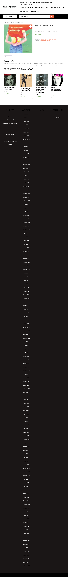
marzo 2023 (26, 211)
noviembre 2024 (26, 164)
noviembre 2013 (26, 471)
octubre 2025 (26, 143)
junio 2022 (26, 237)
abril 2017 (26, 399)
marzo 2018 (26, 378)
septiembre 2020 (26, 305)
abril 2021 (26, 284)
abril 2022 (26, 244)
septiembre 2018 (26, 370)
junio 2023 (26, 204)
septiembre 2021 (26, 269)
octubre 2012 (26, 508)
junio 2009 (26, 529)
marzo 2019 (26, 352)
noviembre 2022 (26, 222)
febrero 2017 (26, 406)
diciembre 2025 (26, 139)
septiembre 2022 (26, 229)
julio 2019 (26, 341)
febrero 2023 (26, 215)
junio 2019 (26, 345)
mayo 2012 (26, 515)
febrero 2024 (26, 186)
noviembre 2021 (26, 262)
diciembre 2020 (26, 294)
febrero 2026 (26, 132)
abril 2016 (26, 428)
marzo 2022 (26, 247)
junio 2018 (26, 374)
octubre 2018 (26, 367)
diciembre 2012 (26, 500)
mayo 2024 (26, 179)
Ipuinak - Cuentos (44, 39)
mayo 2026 (26, 121)
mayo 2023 (26, 208)
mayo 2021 (26, 280)
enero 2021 (26, 291)
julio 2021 (26, 273)
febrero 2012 (26, 522)
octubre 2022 (26, 226)
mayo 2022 (26, 240)
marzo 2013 (26, 490)
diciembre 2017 (26, 385)
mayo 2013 (26, 482)
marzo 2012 (26, 518)
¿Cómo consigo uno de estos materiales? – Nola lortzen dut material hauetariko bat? (42, 8)
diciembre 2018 (26, 363)
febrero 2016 (26, 432)
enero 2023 (26, 218)
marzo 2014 (26, 461)
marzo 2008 (26, 551)
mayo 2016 (26, 425)
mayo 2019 (26, 349)
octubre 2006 (26, 562)
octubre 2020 (26, 302)
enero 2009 (26, 537)
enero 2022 (26, 255)
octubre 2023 (26, 197)
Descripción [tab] (8, 56)
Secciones (9, 16)
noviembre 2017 (26, 388)
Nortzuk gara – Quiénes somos (29, 11)
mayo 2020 (26, 312)
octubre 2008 (26, 544)
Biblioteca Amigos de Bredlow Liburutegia (39, 2)
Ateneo (22, 2)
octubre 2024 (26, 168)
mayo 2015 (26, 443)
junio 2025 (26, 150)
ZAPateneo (10, 127)
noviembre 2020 (26, 298)
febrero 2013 (26, 493)
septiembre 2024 (26, 171)
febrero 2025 (26, 157)
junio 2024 (26, 175)
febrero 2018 (26, 381)
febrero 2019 (26, 356)
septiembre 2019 (26, 338)
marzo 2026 (26, 128)
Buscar (52, 16)
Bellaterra (42, 40)
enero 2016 (26, 435)
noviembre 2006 (26, 558)
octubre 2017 (26, 392)
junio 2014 (26, 453)
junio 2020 (26, 309)
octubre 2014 (26, 450)
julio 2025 (26, 146)
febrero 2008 (26, 555)
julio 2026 (26, 114)
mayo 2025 (26, 153)
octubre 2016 (26, 410)
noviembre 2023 (26, 193)
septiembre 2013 (26, 475)
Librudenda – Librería (26, 4)
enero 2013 (26, 497)
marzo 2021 (26, 287)
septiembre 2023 (26, 200)
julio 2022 (26, 233)
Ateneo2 (58, 117)
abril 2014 (26, 457)
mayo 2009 (26, 533)
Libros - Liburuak (10, 22)
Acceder (42, 114)
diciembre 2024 (26, 161)
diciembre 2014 (26, 446)
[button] (30, 26)
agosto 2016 (26, 414)
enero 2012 (26, 526)
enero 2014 (26, 464)
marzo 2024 (26, 182)
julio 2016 (26, 417)
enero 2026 (26, 135)
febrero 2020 (26, 320)
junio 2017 (26, 396)
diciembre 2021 (26, 258)
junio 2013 (26, 479)
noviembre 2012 (26, 504)
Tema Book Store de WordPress (25, 575)
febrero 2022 (26, 251)
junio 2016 (26, 421)
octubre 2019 (26, 334)
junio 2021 (26, 276)
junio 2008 (26, 547)
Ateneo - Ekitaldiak (10, 134)
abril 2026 (26, 124)
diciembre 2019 (26, 327)
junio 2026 (26, 117)
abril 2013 (26, 486)
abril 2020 (26, 316)
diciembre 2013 (26, 468)
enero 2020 (26, 323)
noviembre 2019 (26, 331)
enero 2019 (26, 359)
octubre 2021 (26, 265)
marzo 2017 (26, 403)
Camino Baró (47, 40)
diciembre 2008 (26, 540)
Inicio (5, 22)
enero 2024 (26, 190)
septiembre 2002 (26, 565)
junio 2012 (26, 511)
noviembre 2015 (26, 439)
